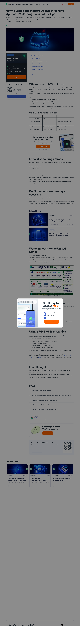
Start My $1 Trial (51, 321)
